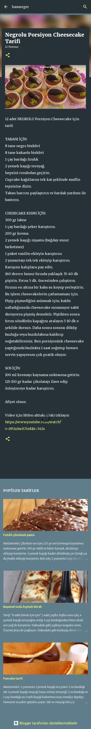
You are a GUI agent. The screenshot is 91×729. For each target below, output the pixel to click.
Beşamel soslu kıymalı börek (22, 606)
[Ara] (85, 7)
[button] (7, 55)
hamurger (20, 7)
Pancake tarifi (13, 678)
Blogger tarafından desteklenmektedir (48, 723)
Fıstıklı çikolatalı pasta (18, 535)
